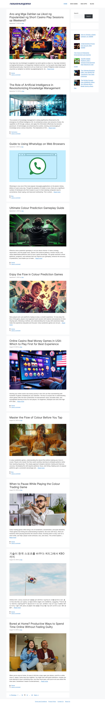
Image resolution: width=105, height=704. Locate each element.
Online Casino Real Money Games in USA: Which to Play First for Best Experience (35, 342)
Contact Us (61, 701)
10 (22, 695)
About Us (67, 701)
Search (76, 13)
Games (13, 73)
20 (32, 695)
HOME (65, 4)
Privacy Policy (52, 701)
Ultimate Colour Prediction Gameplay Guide (36, 207)
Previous (12, 695)
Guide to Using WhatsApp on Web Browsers (37, 143)
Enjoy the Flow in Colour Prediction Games (36, 274)
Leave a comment (15, 74)
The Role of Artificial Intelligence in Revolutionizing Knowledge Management (34, 86)
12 (27, 695)
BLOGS (92, 4)
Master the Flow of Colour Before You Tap (35, 417)
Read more (50, 69)
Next (36, 695)
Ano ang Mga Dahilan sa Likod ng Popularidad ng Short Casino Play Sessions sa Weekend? (36, 17)
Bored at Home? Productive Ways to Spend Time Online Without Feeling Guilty (36, 625)
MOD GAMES (74, 4)
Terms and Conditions (41, 701)
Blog (12, 196)
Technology (14, 132)
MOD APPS (84, 4)
